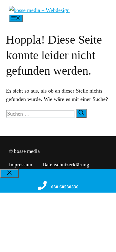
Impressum (20, 165)
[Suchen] (81, 113)
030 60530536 (65, 187)
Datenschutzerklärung (66, 165)
